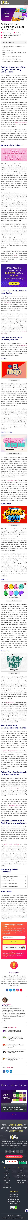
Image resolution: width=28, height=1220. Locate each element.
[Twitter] (7, 1071)
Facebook (6, 1151)
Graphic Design (7, 32)
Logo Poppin (5, 955)
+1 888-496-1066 (14, 1196)
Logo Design (21, 1173)
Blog (7, 1175)
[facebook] (4, 1071)
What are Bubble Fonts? (7, 50)
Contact (5, 1218)
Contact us (7, 1178)
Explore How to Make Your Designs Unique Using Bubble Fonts (13, 47)
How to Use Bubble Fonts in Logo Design (11, 56)
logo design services (21, 122)
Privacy (16, 1218)
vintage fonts (23, 345)
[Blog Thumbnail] (4, 1031)
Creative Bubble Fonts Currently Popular (11, 59)
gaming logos (15, 788)
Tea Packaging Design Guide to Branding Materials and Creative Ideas (15, 1038)
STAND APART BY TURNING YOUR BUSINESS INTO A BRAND (14, 53)
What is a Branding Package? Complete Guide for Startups (14, 1031)
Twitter (10, 1151)
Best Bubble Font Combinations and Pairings (12, 61)
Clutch (9, 1162)
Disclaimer (22, 1218)
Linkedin (13, 1151)
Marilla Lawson (20, 32)
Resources (7, 1180)
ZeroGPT (16, 255)
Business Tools (7, 1187)
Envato (15, 525)
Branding (21, 1170)
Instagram (17, 1151)
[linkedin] (11, 1071)
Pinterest (21, 1151)
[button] (12, 1114)
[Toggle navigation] (26, 3)
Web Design (21, 1178)
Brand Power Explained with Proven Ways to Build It (16, 1052)
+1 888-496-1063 (14, 1194)
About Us (7, 1173)
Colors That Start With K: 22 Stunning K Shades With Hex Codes (14, 1108)
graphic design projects (10, 751)
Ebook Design (21, 1182)
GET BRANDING (14, 283)
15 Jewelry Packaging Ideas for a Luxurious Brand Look (15, 1059)
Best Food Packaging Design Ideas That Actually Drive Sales (16, 1045)
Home (7, 1170)
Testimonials (7, 1185)
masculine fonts (12, 480)
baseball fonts (10, 702)
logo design (7, 302)
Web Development (21, 1180)
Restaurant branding (15, 805)
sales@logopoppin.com (14, 1199)
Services (7, 1182)
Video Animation (21, 1175)
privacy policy (12, 953)
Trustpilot (23, 1162)
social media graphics (11, 844)
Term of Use (11, 1218)
